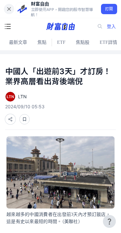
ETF (61, 42)
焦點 (41, 42)
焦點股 (82, 42)
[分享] (10, 119)
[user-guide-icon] (109, 221)
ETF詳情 (108, 42)
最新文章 (18, 42)
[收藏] (24, 119)
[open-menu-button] (8, 26)
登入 (111, 26)
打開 (109, 8)
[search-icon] (100, 26)
